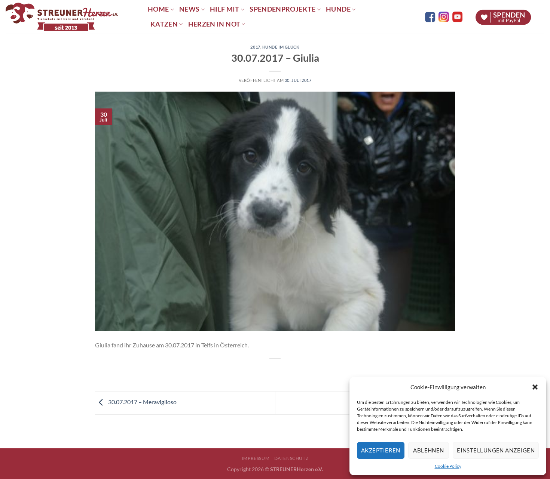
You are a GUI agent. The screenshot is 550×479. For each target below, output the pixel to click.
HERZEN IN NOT (214, 24)
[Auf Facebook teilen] (268, 371)
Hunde (338, 9)
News (189, 9)
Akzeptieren (380, 450)
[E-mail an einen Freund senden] (282, 371)
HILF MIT (224, 9)
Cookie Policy (448, 466)
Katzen (164, 24)
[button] (535, 387)
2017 (255, 46)
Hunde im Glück (281, 46)
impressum (256, 458)
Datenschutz (291, 458)
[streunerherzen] (71, 17)
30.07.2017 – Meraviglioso (142, 401)
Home (158, 9)
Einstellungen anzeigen (496, 450)
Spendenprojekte (282, 9)
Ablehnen (428, 450)
